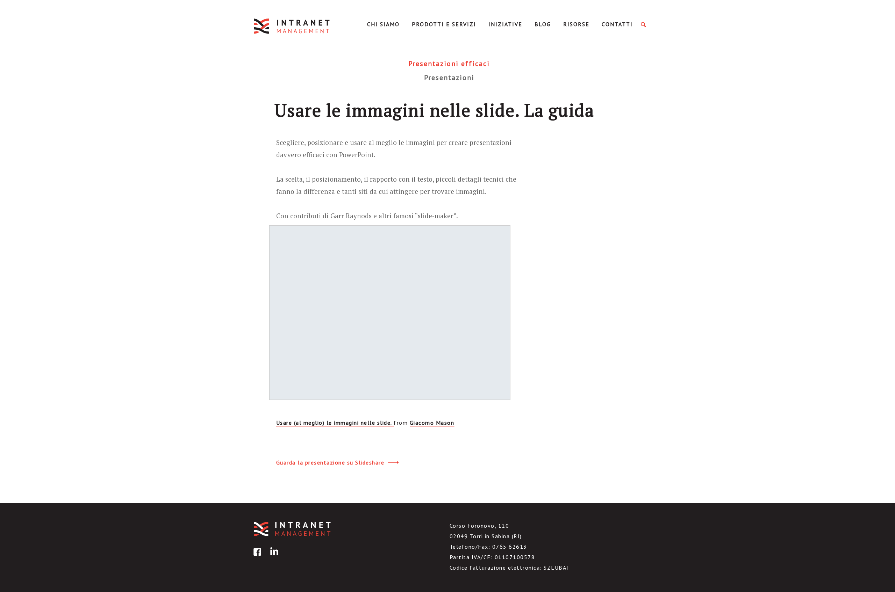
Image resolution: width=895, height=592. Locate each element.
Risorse (576, 24)
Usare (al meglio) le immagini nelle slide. (335, 422)
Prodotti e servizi (444, 24)
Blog (543, 24)
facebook (256, 557)
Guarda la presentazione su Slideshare (331, 462)
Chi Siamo (383, 24)
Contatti (617, 24)
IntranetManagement (292, 26)
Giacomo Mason (432, 422)
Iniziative (505, 24)
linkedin (273, 557)
